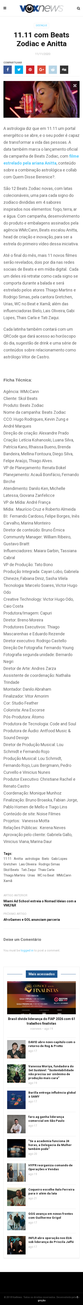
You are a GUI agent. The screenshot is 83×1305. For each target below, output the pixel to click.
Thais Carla (46, 870)
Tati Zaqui (28, 870)
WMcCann (63, 875)
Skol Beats (11, 870)
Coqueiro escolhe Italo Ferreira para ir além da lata (51, 1191)
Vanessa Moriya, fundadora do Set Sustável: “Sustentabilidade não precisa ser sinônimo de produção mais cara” (51, 1072)
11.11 (7, 859)
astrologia (32, 859)
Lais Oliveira (27, 864)
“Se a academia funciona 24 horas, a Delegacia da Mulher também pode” (50, 1145)
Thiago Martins (14, 875)
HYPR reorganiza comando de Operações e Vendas (50, 1167)
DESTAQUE (41, 25)
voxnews (36, 1028)
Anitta (18, 859)
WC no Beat (45, 875)
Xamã (7, 881)
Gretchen (10, 864)
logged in (27, 950)
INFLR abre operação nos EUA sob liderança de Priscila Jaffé (51, 1240)
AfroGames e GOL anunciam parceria (31, 919)
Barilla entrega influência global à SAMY (52, 1094)
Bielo (45, 859)
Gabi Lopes (59, 859)
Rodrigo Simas (49, 864)
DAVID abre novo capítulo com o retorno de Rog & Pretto (51, 1044)
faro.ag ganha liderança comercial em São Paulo (46, 1118)
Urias (31, 875)
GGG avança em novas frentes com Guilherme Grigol (50, 1215)
